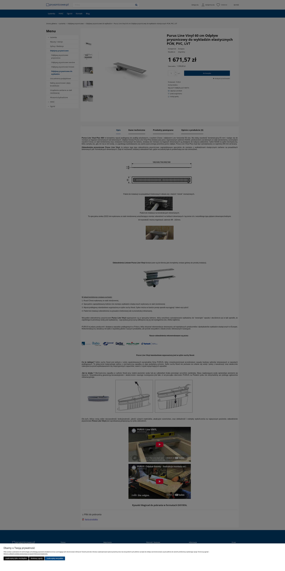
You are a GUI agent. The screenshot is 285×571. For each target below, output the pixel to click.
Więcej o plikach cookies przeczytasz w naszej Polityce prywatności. (26, 554)
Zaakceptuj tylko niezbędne (16, 558)
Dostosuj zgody (37, 558)
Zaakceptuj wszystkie (55, 558)
